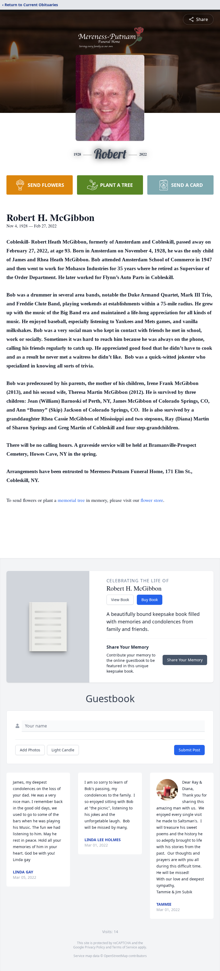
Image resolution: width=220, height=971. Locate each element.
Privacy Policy (95, 947)
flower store (152, 500)
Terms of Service (124, 947)
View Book (120, 599)
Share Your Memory (185, 659)
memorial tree (71, 500)
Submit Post (189, 749)
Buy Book (149, 599)
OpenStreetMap (116, 956)
